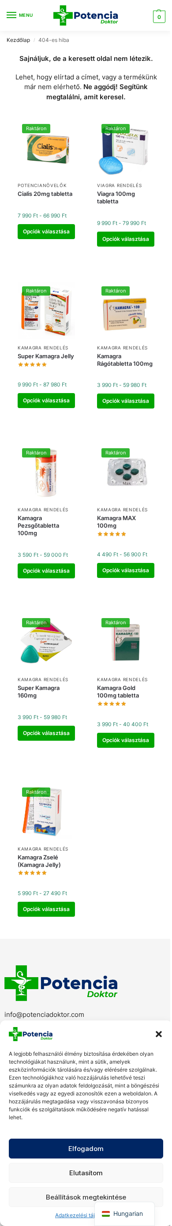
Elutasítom (86, 1173)
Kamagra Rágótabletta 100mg (125, 359)
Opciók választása (46, 231)
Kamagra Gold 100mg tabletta (118, 691)
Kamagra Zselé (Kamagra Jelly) (39, 861)
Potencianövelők (42, 185)
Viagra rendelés (119, 185)
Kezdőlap (18, 40)
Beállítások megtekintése (86, 1197)
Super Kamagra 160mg (39, 691)
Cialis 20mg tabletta (45, 193)
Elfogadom (86, 1148)
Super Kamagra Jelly (46, 356)
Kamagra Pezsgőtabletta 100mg (38, 525)
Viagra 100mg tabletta (116, 197)
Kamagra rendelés (43, 347)
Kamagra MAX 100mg (116, 521)
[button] (158, 1034)
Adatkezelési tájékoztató (86, 1215)
